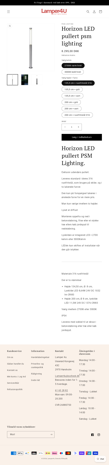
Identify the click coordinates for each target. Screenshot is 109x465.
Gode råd (35, 380)
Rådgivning (36, 374)
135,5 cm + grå (72, 89)
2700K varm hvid (73, 65)
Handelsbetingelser (40, 357)
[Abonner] (51, 434)
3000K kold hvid (73, 72)
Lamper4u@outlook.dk (67, 376)
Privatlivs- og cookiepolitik (37, 365)
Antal (64, 121)
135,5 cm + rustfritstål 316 (78, 83)
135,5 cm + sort (72, 96)
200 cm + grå (71, 102)
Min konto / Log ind (16, 376)
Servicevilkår (13, 383)
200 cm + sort (71, 108)
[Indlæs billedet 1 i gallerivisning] (12, 79)
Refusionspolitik (15, 389)
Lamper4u (51, 458)
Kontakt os (12, 370)
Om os (10, 357)
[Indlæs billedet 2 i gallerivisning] (24, 79)
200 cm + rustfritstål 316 (77, 115)
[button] (8, 12)
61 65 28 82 (61, 390)
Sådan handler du (15, 364)
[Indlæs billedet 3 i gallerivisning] (37, 79)
